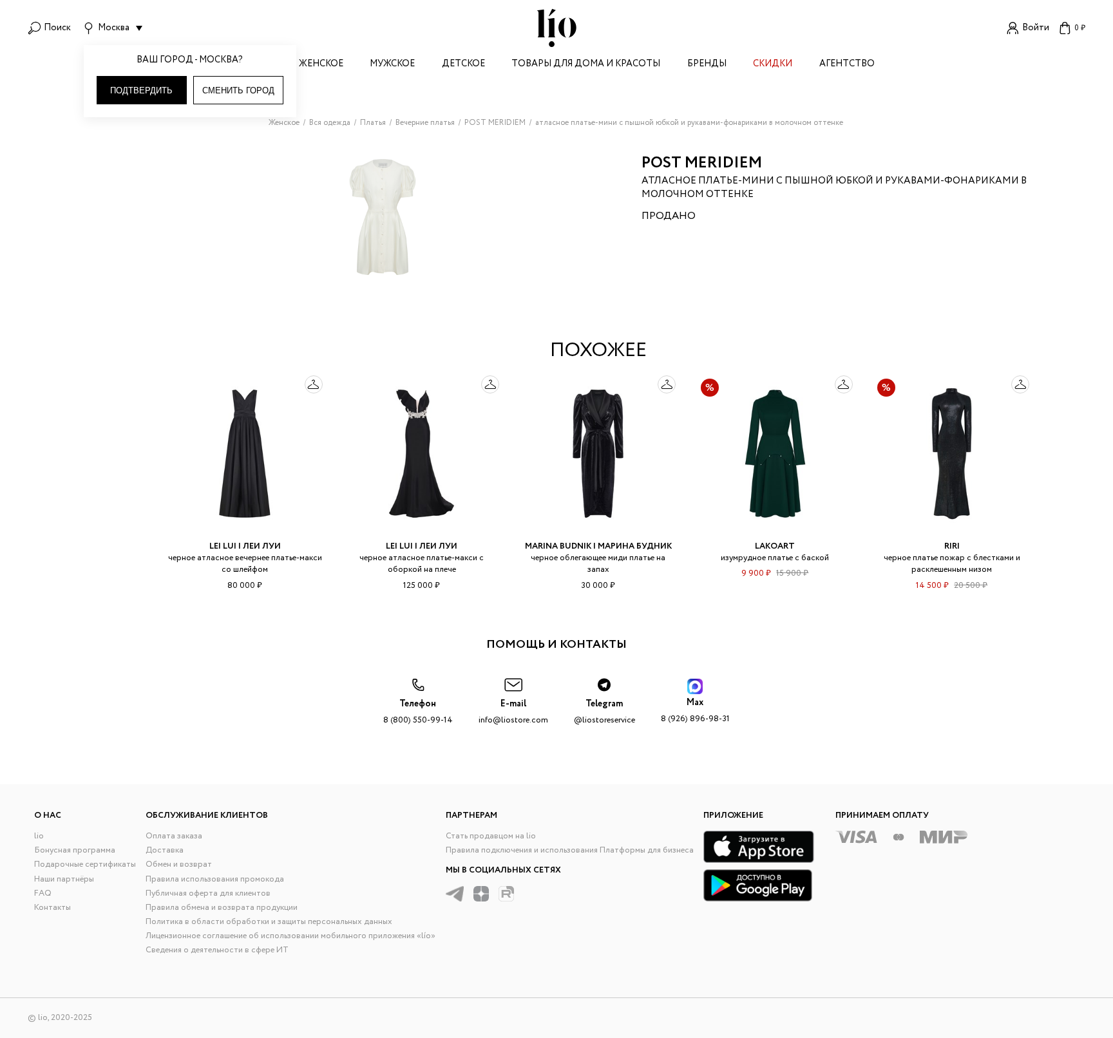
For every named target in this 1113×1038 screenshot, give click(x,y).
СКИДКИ (772, 64)
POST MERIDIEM (702, 163)
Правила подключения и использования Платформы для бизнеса (570, 850)
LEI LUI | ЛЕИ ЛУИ (245, 546)
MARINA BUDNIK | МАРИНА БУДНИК (598, 546)
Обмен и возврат (179, 864)
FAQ (43, 893)
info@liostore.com (513, 711)
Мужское (392, 64)
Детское (463, 64)
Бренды (707, 64)
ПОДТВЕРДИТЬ (141, 90)
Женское (321, 64)
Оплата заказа (174, 836)
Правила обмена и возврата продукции (222, 907)
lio (39, 836)
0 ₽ (1079, 28)
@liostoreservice (604, 711)
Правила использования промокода (215, 879)
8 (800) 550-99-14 (418, 711)
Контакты (52, 907)
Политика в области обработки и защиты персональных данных (269, 922)
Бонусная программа (74, 850)
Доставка (165, 850)
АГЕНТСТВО (847, 64)
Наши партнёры (64, 879)
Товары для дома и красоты (585, 64)
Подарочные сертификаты (85, 864)
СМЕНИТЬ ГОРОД (238, 90)
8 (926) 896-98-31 (695, 710)
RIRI (952, 546)
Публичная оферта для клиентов (208, 893)
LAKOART (775, 546)
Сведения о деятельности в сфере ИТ (217, 950)
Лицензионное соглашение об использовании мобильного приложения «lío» (290, 936)
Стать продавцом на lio (491, 836)
